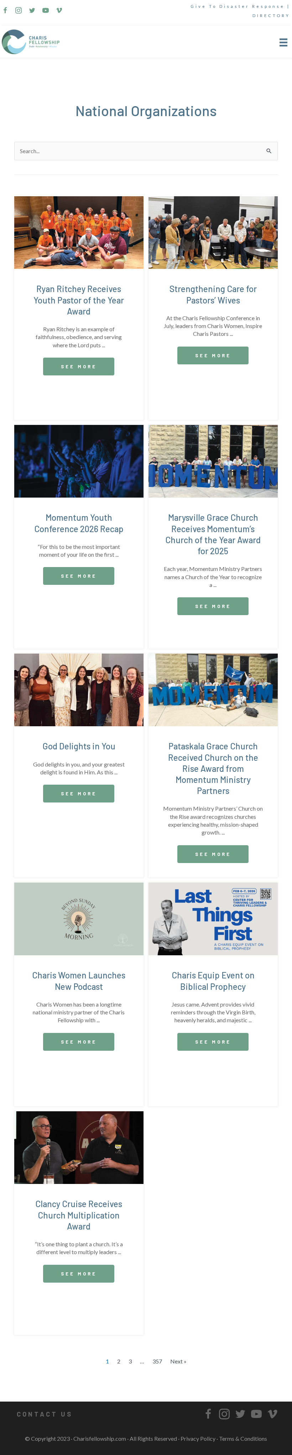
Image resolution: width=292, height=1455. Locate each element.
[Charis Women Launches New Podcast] (79, 918)
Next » (178, 1361)
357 (157, 1361)
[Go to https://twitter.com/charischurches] (32, 11)
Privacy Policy (198, 1438)
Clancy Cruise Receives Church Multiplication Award (78, 1215)
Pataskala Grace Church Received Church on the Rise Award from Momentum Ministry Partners (213, 768)
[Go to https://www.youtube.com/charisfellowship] (45, 11)
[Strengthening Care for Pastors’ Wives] (213, 231)
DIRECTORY (271, 15)
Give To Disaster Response (238, 6)
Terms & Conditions (243, 1438)
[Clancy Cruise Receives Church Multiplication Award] (79, 1146)
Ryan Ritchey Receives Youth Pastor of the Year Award (78, 300)
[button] (78, 366)
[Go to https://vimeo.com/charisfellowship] (59, 11)
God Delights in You (78, 746)
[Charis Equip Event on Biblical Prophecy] (213, 918)
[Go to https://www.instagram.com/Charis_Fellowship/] (18, 11)
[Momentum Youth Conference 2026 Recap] (79, 460)
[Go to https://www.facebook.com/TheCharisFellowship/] (5, 11)
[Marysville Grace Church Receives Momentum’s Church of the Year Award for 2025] (213, 460)
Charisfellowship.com (99, 1438)
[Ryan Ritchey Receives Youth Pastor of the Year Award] (79, 231)
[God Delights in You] (79, 689)
